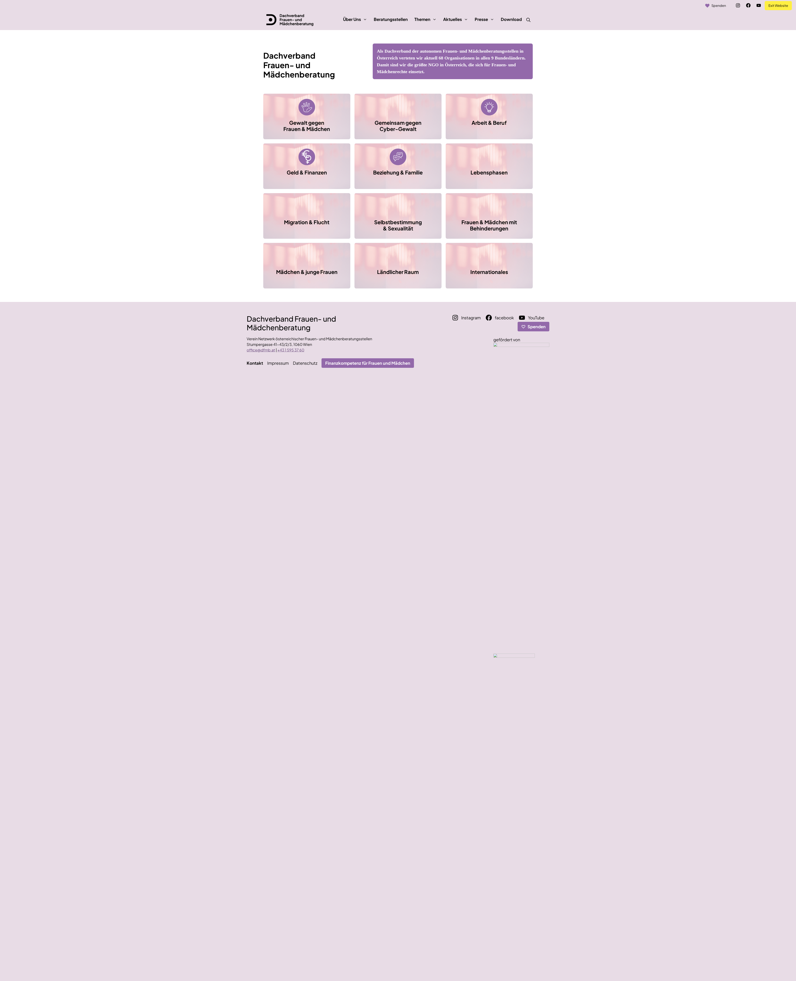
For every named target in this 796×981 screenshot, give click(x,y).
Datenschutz (305, 363)
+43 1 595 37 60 (290, 350)
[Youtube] (759, 5)
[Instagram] (738, 5)
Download (511, 19)
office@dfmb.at (261, 350)
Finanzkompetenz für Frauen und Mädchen (367, 363)
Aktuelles (452, 19)
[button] (365, 19)
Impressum (278, 363)
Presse (481, 19)
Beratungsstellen (391, 19)
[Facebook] (748, 5)
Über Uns (352, 19)
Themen (422, 19)
